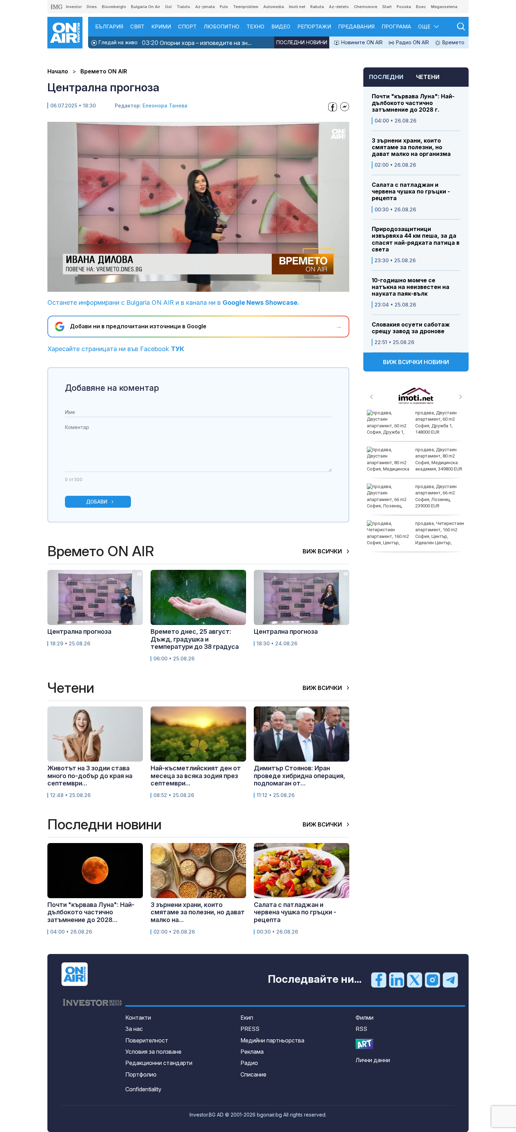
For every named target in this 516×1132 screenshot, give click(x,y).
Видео (280, 26)
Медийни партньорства (272, 1040)
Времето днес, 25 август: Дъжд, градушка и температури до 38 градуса (195, 639)
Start (387, 6)
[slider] (182, 285)
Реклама (252, 1051)
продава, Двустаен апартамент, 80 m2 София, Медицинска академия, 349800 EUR (438, 459)
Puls (224, 6)
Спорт (187, 26)
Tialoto (183, 6)
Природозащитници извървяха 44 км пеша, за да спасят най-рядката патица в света (415, 239)
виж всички (323, 551)
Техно (255, 26)
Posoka (404, 6)
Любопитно (221, 26)
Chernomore (365, 6)
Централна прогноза (79, 631)
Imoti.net (297, 6)
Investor (74, 6)
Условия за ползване (153, 1051)
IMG (57, 7)
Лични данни (373, 1060)
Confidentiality (143, 1089)
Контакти (138, 1017)
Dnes (92, 6)
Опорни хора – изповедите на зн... (197, 42)
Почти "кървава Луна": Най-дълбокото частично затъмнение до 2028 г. (413, 103)
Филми (364, 1017)
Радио (249, 1062)
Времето (452, 42)
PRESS (249, 1028)
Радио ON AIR (412, 42)
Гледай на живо (117, 42)
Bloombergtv (114, 6)
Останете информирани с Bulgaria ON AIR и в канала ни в (173, 302)
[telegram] (450, 980)
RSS (361, 1028)
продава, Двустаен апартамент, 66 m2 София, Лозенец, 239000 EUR (436, 496)
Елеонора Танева (165, 105)
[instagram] (432, 980)
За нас (134, 1028)
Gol (168, 6)
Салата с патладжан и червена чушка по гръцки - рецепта (411, 192)
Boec (421, 6)
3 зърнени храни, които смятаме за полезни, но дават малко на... (198, 912)
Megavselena (444, 6)
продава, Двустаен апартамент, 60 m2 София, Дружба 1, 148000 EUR (436, 422)
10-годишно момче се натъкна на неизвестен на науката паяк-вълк (410, 287)
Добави (96, 502)
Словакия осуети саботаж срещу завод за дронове (411, 328)
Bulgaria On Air (145, 6)
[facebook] (378, 980)
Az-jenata (205, 6)
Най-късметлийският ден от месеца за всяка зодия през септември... (196, 775)
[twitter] (414, 980)
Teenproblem (245, 6)
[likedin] (396, 980)
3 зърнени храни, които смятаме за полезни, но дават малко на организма (411, 147)
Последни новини (301, 42)
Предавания (356, 26)
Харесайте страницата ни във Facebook (115, 349)
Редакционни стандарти (158, 1062)
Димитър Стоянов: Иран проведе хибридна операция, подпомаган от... (299, 775)
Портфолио (141, 1074)
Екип (246, 1017)
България (109, 26)
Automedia (273, 6)
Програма (396, 26)
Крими (161, 26)
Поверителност (146, 1040)
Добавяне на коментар (112, 388)
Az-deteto (339, 6)
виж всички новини (416, 362)
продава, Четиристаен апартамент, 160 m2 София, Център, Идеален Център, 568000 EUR (415, 536)
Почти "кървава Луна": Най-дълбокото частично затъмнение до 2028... (90, 912)
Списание (253, 1074)
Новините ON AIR (361, 42)
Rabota (317, 6)
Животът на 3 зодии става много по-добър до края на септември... (89, 775)
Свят (137, 26)
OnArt (364, 1044)
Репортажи (314, 26)
